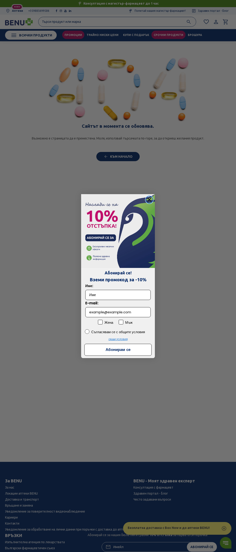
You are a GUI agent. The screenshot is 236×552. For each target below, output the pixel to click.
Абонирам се (118, 349)
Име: (89, 285)
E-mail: (91, 303)
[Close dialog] (149, 199)
